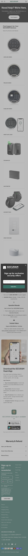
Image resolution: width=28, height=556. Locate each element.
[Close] (25, 265)
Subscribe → (14, 286)
